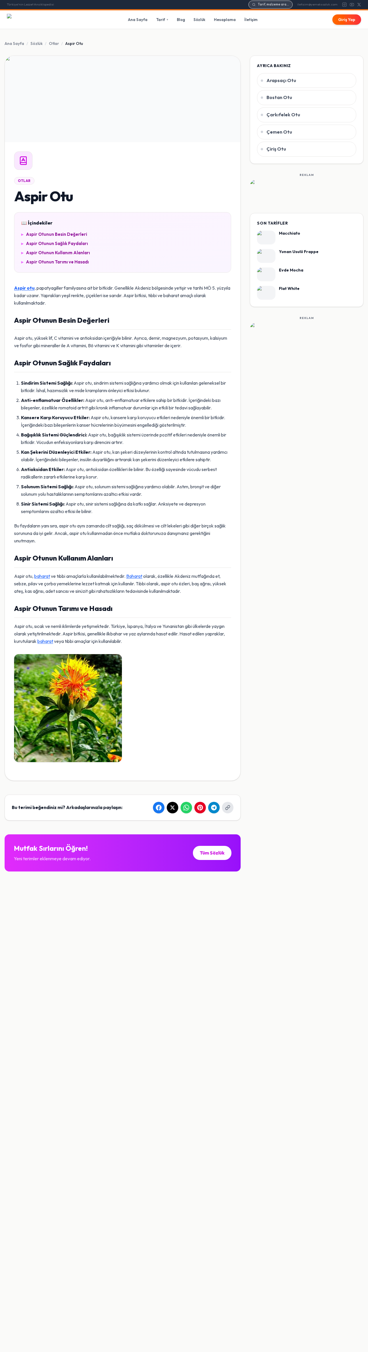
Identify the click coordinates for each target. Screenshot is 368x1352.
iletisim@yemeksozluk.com (317, 4)
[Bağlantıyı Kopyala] (227, 807)
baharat (42, 576)
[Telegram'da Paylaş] (214, 807)
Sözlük (199, 19)
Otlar (54, 43)
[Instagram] (344, 4)
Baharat (134, 576)
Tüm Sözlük (212, 853)
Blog (181, 19)
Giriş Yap (346, 19)
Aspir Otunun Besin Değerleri (54, 234)
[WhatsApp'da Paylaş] (186, 807)
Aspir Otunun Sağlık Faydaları (54, 243)
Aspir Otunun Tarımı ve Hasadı (55, 262)
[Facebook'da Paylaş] (158, 807)
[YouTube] (352, 4)
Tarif (162, 19)
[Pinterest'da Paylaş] (200, 807)
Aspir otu (24, 288)
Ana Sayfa (137, 19)
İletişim (251, 19)
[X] (359, 5)
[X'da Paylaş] (172, 807)
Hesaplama (225, 19)
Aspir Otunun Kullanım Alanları (55, 252)
